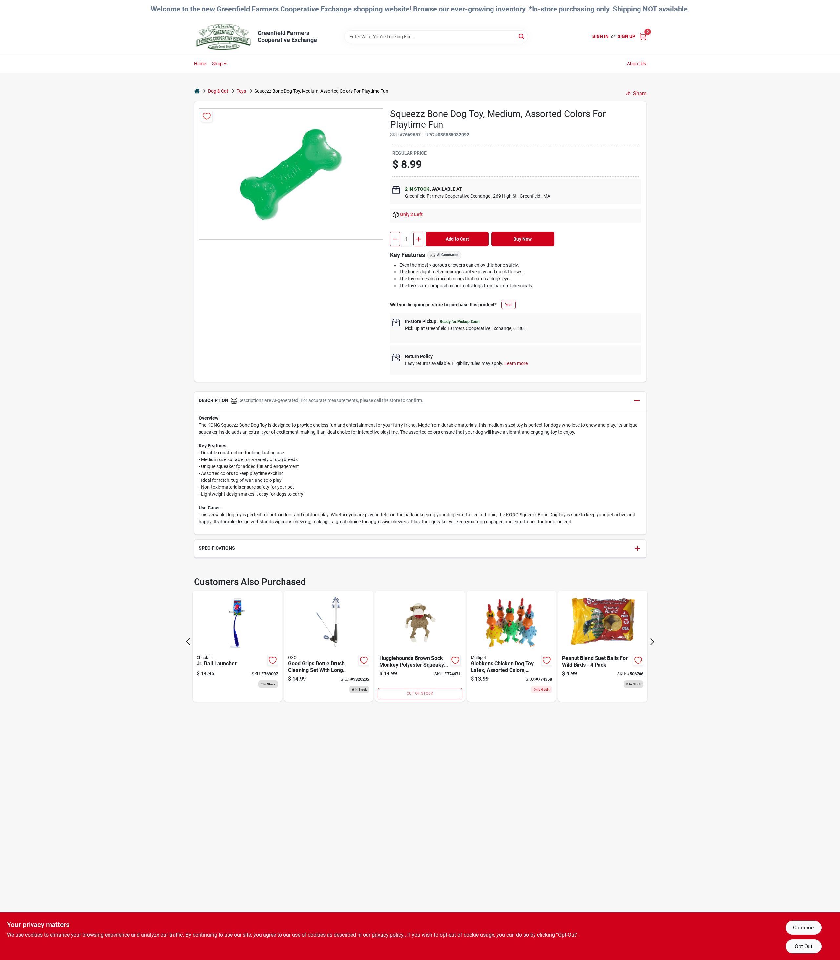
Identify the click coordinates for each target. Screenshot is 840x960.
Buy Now (523, 239)
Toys (241, 91)
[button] (420, 401)
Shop (217, 63)
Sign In (600, 36)
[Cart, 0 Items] (643, 36)
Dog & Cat (218, 91)
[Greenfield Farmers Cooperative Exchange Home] (223, 36)
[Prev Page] (188, 641)
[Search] (522, 36)
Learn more (516, 363)
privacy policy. (388, 935)
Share (639, 93)
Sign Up (626, 36)
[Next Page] (652, 641)
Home (200, 63)
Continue (803, 928)
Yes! (508, 304)
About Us (636, 63)
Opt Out (803, 946)
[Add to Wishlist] (207, 116)
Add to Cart (457, 239)
